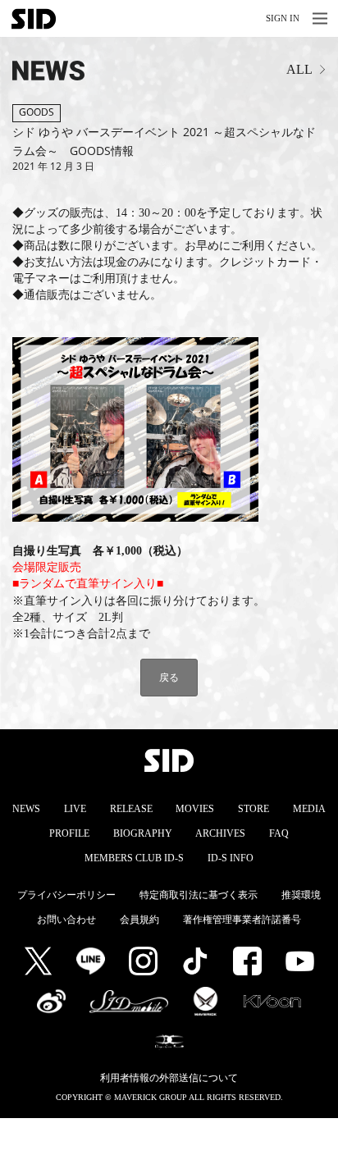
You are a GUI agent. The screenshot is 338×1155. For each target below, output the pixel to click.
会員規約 (139, 919)
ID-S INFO (231, 858)
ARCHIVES (220, 833)
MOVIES (195, 809)
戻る (169, 677)
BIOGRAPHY (142, 833)
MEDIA (309, 809)
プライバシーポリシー (66, 895)
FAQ (279, 833)
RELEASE (131, 809)
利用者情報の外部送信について (169, 1078)
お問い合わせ (66, 919)
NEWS (26, 809)
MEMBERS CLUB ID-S (134, 858)
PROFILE (69, 833)
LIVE (75, 809)
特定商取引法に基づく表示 (198, 895)
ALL (299, 69)
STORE (253, 809)
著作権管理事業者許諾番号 (242, 919)
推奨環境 (301, 895)
